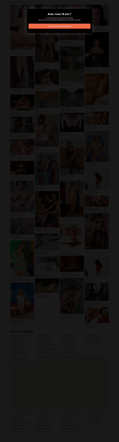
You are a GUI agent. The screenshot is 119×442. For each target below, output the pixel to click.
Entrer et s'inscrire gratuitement (59, 26)
